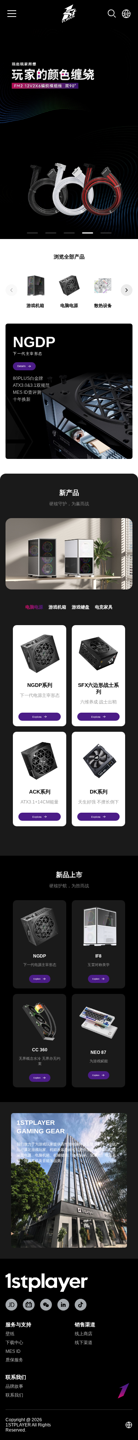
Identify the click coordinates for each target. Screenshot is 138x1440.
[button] (32, 233)
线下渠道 (83, 1342)
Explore (37, 717)
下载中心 (14, 1342)
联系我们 (14, 1395)
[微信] (46, 1305)
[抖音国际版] (80, 1305)
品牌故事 (14, 1386)
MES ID (13, 1351)
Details (21, 366)
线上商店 (83, 1333)
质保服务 (14, 1359)
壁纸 (10, 1333)
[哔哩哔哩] (29, 1305)
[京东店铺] (11, 1305)
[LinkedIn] (63, 1305)
